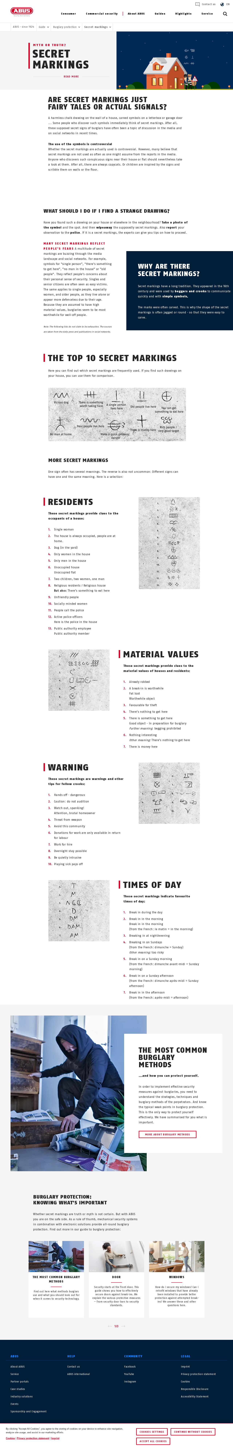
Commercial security (102, 13)
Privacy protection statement (198, 1374)
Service (207, 13)
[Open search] (225, 15)
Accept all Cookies (153, 1441)
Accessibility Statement (195, 1396)
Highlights (183, 13)
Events (14, 1404)
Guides (160, 13)
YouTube (129, 1374)
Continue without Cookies (193, 1431)
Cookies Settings (152, 1431)
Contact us (209, 4)
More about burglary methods (167, 1134)
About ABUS (136, 13)
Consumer (68, 13)
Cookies (185, 1381)
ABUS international (78, 1374)
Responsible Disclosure (194, 1389)
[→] (123, 1326)
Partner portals (20, 1381)
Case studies (18, 1389)
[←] (110, 1326)
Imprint (185, 1366)
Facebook (130, 1366)
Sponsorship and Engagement (29, 1411)
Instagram (130, 1381)
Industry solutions (22, 1396)
